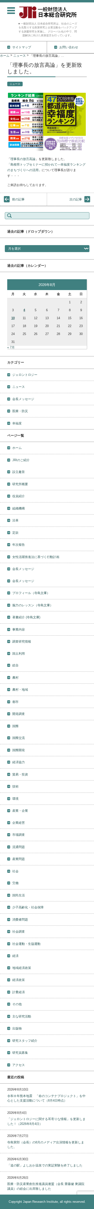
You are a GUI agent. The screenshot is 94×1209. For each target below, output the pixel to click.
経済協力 (18, 762)
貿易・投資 (20, 774)
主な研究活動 (21, 1016)
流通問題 (18, 847)
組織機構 (18, 508)
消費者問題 (20, 919)
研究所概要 (20, 484)
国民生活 (18, 895)
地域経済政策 (21, 968)
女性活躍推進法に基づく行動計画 (35, 557)
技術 (15, 786)
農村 (15, 677)
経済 (15, 956)
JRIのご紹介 (21, 460)
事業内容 (18, 629)
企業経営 (18, 823)
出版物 (17, 1028)
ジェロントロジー (24, 375)
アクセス (18, 1065)
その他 (17, 1004)
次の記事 (75, 199)
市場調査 (18, 835)
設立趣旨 (18, 472)
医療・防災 (20, 411)
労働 (15, 883)
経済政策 (18, 980)
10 (13, 318)
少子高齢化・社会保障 (28, 907)
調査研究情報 (21, 641)
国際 (15, 726)
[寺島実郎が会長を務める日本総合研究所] (47, 12)
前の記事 (18, 199)
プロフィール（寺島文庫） (31, 593)
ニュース (15, 83)
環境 (15, 798)
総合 (15, 665)
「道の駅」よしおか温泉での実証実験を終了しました (44, 1165)
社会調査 (18, 931)
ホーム (17, 448)
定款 (15, 532)
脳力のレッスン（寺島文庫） (32, 605)
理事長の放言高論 (22, 159)
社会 (15, 871)
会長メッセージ (23, 399)
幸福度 (17, 423)
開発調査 (18, 714)
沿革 (15, 520)
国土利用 (18, 653)
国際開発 (18, 750)
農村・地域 (20, 689)
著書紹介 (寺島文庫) (26, 617)
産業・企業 (20, 810)
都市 (15, 702)
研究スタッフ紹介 (24, 1040)
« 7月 (11, 347)
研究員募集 (20, 1052)
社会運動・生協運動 (26, 944)
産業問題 (18, 859)
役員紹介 (18, 496)
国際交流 (18, 738)
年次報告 (18, 544)
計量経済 (18, 992)
